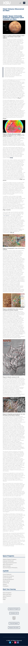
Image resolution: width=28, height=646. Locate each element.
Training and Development (10, 562)
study (11, 157)
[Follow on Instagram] (15, 642)
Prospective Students (8, 576)
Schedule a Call (14, 613)
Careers (5, 584)
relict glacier (6, 215)
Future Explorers (7, 574)
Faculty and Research (8, 579)
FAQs (4, 599)
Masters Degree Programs (9, 559)
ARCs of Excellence (8, 564)
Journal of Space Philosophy (10, 567)
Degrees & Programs (14, 608)
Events (4, 597)
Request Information (14, 627)
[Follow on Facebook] (18, 642)
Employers (5, 586)
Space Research (7, 596)
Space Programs (7, 592)
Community (6, 582)
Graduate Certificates (8, 561)
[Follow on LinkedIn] (10, 642)
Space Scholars (7, 566)
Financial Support (14, 623)
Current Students (7, 577)
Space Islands (6, 581)
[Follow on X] (13, 642)
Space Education (7, 594)
